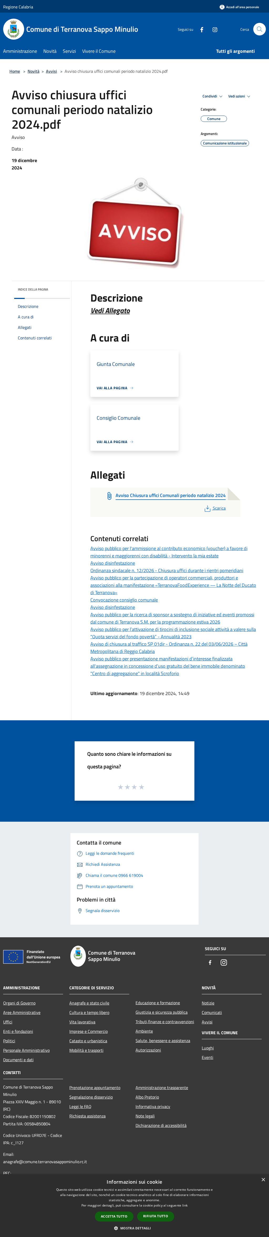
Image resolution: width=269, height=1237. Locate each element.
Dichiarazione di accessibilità (161, 1125)
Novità (33, 71)
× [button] (263, 1180)
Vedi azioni (237, 96)
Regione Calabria (18, 7)
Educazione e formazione (158, 1003)
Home (14, 71)
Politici (9, 1041)
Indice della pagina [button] (33, 289)
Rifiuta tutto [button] (155, 1216)
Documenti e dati (18, 1060)
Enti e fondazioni (18, 1031)
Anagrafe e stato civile (89, 1003)
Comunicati (212, 1012)
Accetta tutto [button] (114, 1216)
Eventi (207, 1057)
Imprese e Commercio (88, 1031)
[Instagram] (213, 29)
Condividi (210, 96)
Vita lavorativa (82, 1022)
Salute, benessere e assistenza (163, 1040)
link (185, 1205)
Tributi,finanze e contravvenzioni (165, 1021)
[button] (134, 1228)
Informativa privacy (153, 1106)
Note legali (145, 1116)
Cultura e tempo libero (89, 1012)
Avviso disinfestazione (112, 563)
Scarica (219, 508)
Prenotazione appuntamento (94, 1087)
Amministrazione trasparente (162, 1087)
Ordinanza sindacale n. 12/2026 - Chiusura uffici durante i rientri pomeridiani (166, 570)
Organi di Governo (19, 1003)
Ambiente (144, 1031)
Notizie (208, 1003)
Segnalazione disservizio (91, 1097)
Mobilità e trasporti (86, 1050)
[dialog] (134, 1205)
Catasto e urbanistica (88, 1041)
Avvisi (51, 71)
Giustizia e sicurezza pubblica (162, 1012)
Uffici (7, 1022)
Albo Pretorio (147, 1097)
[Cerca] (259, 29)
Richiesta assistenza (87, 1116)
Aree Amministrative (21, 1012)
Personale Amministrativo (26, 1050)
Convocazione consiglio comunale (124, 599)
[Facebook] (199, 29)
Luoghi (208, 1048)
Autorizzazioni (148, 1050)
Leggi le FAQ (80, 1106)
